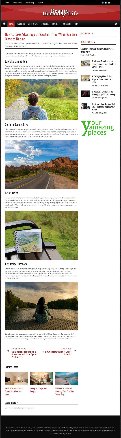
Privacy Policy (17, 3)
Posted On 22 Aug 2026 (88, 55)
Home (7, 3)
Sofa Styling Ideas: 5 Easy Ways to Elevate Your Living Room (103, 79)
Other (76, 24)
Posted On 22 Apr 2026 (99, 98)
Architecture (33, 24)
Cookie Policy (29, 3)
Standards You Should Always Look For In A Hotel (14, 391)
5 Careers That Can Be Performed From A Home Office (97, 50)
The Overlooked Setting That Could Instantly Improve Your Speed (103, 107)
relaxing (8, 46)
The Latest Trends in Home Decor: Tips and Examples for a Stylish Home (104, 64)
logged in (17, 408)
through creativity (69, 198)
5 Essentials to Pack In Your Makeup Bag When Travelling (103, 93)
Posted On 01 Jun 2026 (99, 70)
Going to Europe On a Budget (38, 390)
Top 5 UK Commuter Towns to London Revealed (56, 353)
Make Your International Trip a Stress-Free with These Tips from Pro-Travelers (25, 354)
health (68, 66)
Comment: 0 (46, 44)
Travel (11, 24)
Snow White (34, 44)
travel (15, 46)
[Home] (4, 24)
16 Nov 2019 (19, 44)
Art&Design (45, 24)
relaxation (72, 44)
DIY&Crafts (21, 24)
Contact (40, 3)
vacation (22, 46)
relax (65, 44)
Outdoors (67, 24)
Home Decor (56, 24)
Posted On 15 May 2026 (100, 85)
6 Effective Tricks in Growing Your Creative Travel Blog (64, 391)
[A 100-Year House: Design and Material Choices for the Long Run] (116, 24)
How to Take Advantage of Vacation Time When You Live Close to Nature (41, 36)
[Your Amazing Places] (98, 136)
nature (59, 44)
